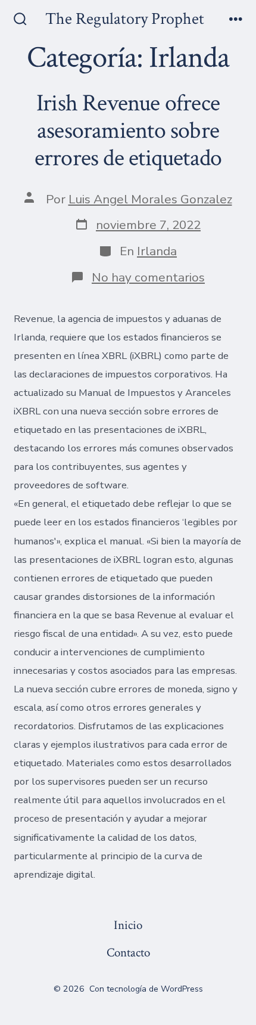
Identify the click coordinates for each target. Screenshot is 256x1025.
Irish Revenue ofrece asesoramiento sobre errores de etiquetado (128, 130)
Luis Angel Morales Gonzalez (150, 199)
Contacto (128, 953)
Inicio (128, 925)
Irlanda (157, 251)
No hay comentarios (148, 277)
